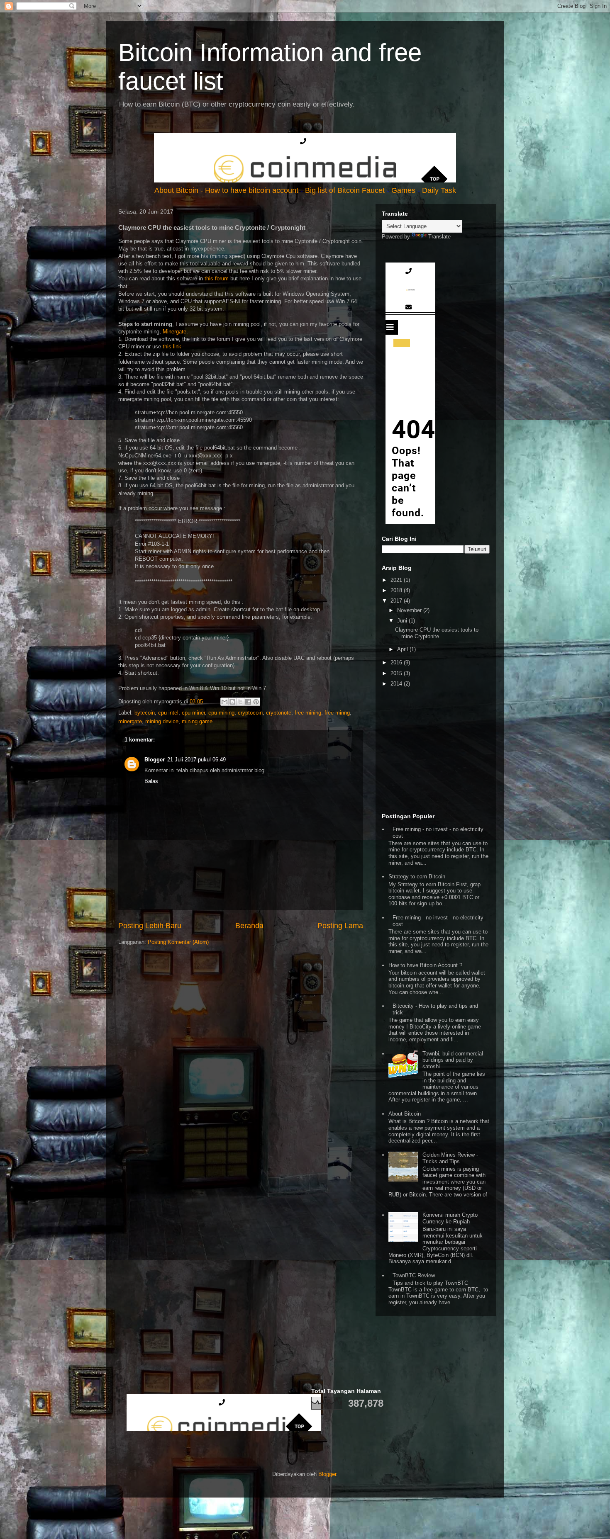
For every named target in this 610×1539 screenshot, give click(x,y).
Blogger (154, 759)
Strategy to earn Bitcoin (416, 876)
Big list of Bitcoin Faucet (345, 190)
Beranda (249, 925)
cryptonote (278, 713)
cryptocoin (250, 713)
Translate (439, 236)
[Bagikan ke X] (240, 702)
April (403, 649)
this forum (217, 278)
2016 (397, 662)
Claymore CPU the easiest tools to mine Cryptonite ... (436, 633)
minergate (130, 721)
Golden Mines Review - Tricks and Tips (450, 1158)
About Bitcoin (177, 190)
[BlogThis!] (232, 702)
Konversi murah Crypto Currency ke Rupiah (450, 1218)
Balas (151, 781)
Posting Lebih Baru (149, 925)
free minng (337, 713)
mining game (197, 721)
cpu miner (193, 713)
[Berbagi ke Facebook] (248, 702)
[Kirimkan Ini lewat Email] (224, 702)
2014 (397, 684)
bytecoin (144, 713)
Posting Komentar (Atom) (178, 942)
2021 (397, 580)
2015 (397, 673)
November (410, 610)
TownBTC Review (414, 1275)
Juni (403, 621)
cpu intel (168, 713)
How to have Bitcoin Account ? (425, 965)
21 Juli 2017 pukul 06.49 (196, 759)
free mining (308, 713)
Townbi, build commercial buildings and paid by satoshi (452, 1060)
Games (403, 190)
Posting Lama (340, 925)
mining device (161, 721)
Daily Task (439, 190)
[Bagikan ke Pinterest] (256, 702)
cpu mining (221, 713)
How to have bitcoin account (252, 190)
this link (172, 346)
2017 (397, 601)
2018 (397, 590)
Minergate (174, 331)
